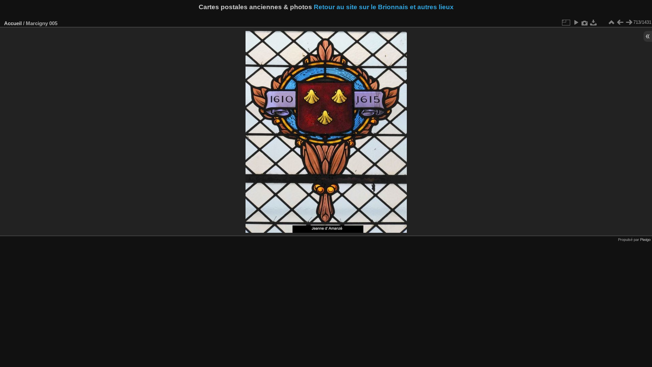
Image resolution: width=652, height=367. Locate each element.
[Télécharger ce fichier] (593, 22)
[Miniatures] (611, 22)
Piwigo (645, 240)
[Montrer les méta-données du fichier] (584, 22)
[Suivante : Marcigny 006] (628, 22)
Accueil (13, 23)
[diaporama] (576, 22)
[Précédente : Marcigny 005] (620, 22)
